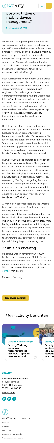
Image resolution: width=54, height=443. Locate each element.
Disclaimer (6, 430)
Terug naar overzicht (15, 298)
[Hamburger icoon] (49, 6)
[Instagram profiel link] (4, 399)
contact (6, 271)
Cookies (5, 426)
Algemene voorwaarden (12, 434)
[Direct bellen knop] (41, 6)
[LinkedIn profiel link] (9, 399)
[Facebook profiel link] (14, 399)
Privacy (5, 423)
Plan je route (8, 392)
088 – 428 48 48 (13, 388)
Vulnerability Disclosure (12, 438)
